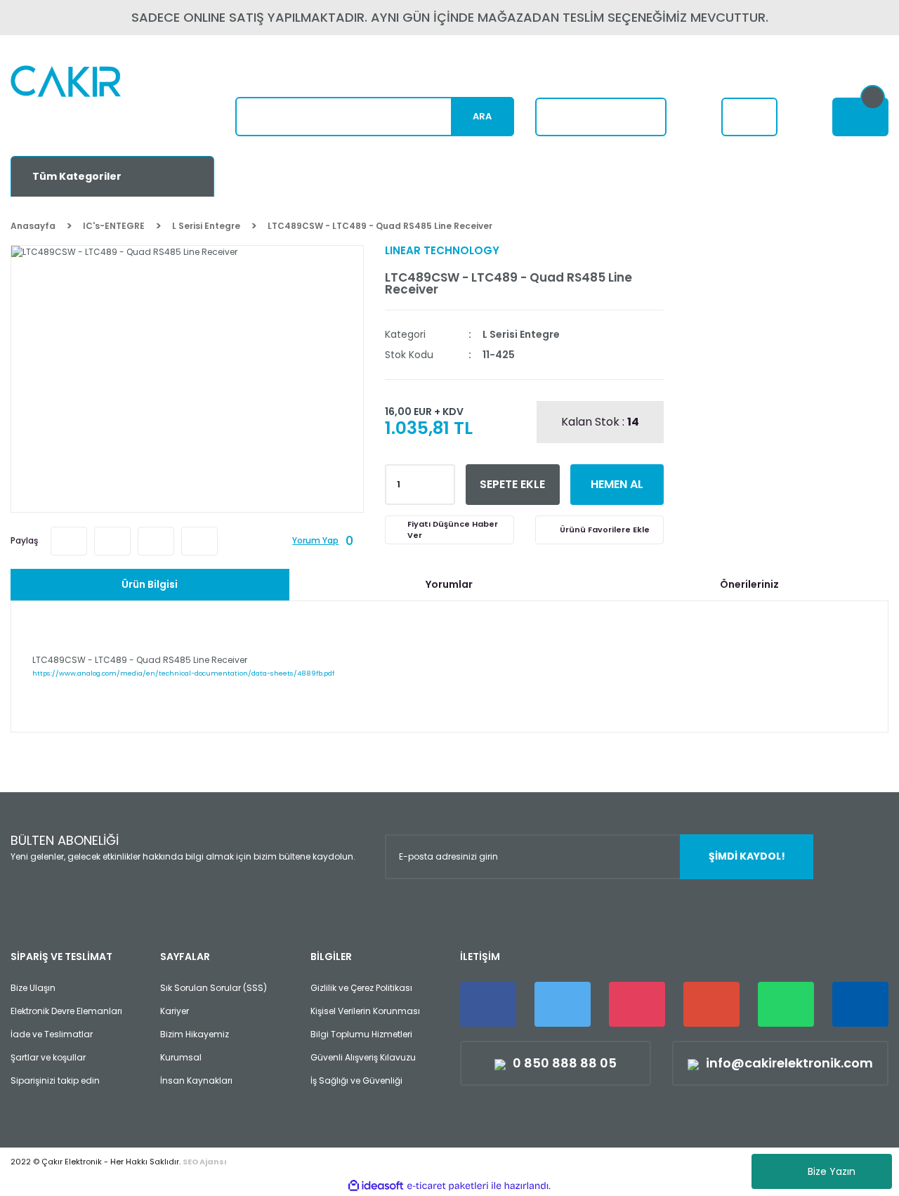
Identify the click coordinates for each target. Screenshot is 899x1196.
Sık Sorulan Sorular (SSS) (213, 988)
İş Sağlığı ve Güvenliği (356, 1080)
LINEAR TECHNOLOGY (442, 250)
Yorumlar (449, 584)
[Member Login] (749, 117)
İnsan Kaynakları (196, 1080)
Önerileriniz (749, 584)
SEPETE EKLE (512, 484)
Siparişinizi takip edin (55, 1080)
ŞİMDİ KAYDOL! (747, 856)
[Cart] (860, 117)
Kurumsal (181, 1057)
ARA (482, 116)
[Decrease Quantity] (441, 488)
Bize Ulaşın (33, 988)
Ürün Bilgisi (150, 584)
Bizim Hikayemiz (194, 1034)
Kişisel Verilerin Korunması (365, 1011)
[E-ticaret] (448, 1186)
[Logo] (99, 102)
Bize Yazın (831, 1171)
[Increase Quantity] (441, 480)
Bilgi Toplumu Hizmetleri (361, 1034)
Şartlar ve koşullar (48, 1057)
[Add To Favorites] (599, 529)
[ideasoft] (376, 1185)
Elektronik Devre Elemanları (66, 1011)
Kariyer (174, 1011)
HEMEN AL (617, 484)
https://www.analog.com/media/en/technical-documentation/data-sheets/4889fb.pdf (183, 673)
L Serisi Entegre (521, 334)
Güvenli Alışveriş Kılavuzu (363, 1057)
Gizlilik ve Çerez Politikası (361, 988)
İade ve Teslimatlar (52, 1034)
